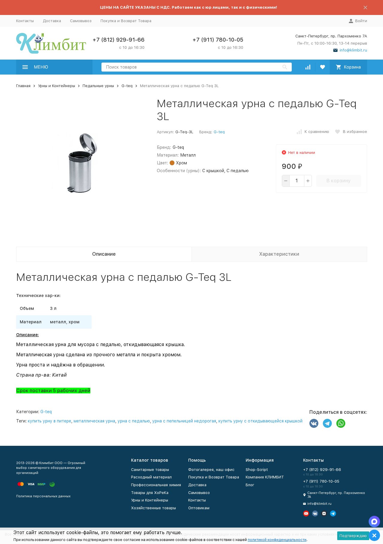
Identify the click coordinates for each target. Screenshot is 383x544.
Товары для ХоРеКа (149, 492)
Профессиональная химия (156, 485)
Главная (23, 86)
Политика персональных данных (43, 496)
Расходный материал (151, 477)
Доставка (52, 21)
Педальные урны (98, 86)
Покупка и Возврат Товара (126, 21)
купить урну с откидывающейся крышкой (260, 421)
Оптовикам (198, 508)
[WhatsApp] (340, 423)
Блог (250, 485)
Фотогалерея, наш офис (211, 469)
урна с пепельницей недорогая (184, 421)
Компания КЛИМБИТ (265, 477)
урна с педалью (134, 421)
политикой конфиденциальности (277, 540)
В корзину (338, 181)
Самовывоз (81, 21)
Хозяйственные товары (153, 508)
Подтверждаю (353, 536)
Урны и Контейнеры (56, 86)
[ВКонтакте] (313, 423)
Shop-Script (257, 469)
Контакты (25, 21)
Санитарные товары (150, 469)
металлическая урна (94, 421)
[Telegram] (327, 423)
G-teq (127, 86)
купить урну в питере (49, 421)
